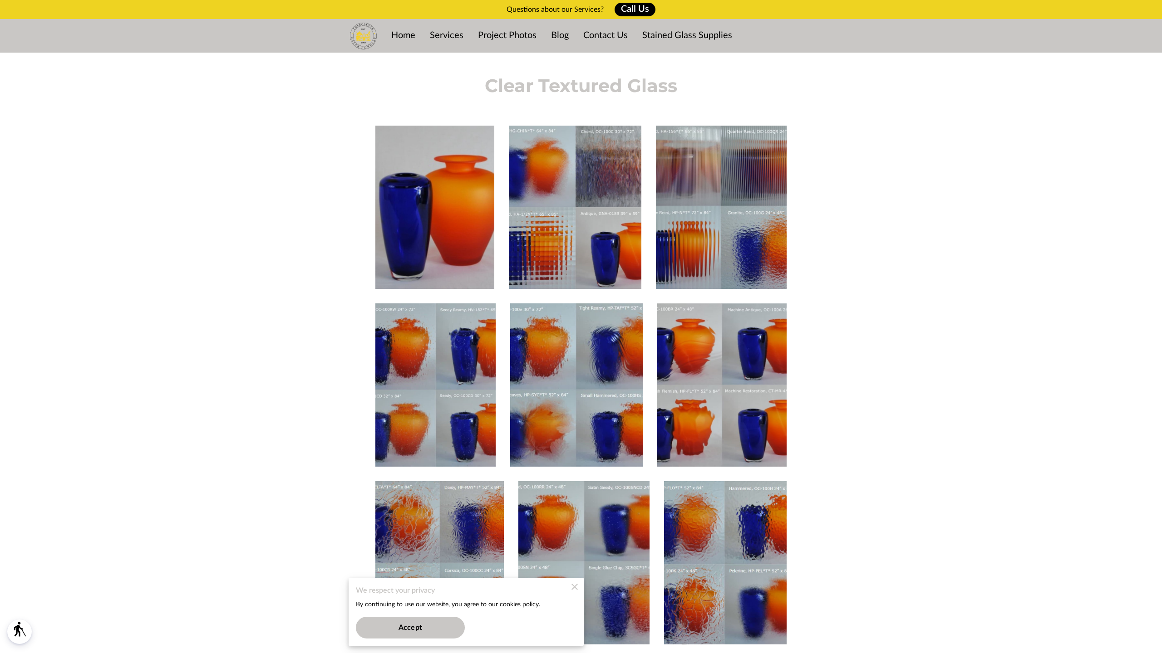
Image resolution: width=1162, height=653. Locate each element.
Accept (410, 627)
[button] (19, 631)
